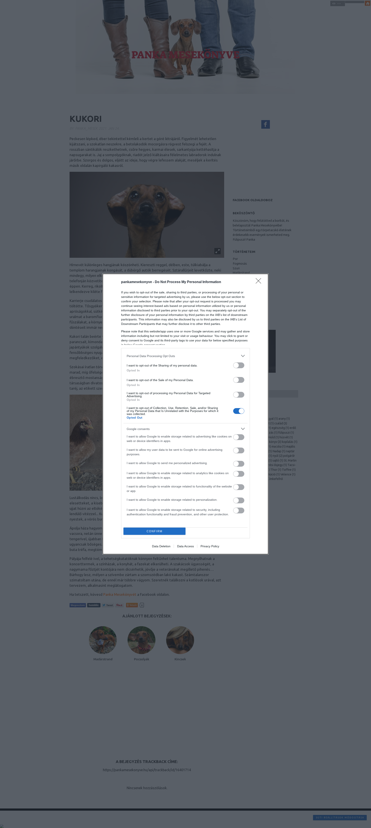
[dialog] (185, 414)
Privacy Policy (210, 546)
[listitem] (185, 356)
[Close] (260, 282)
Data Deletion (161, 546)
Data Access (185, 546)
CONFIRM (155, 531)
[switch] (238, 365)
